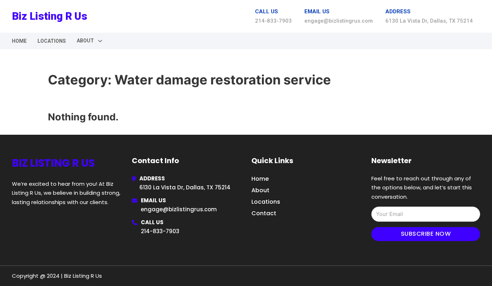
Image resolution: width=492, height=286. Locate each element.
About (260, 190)
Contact (263, 213)
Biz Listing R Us (49, 16)
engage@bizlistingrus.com (179, 209)
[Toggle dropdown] (100, 40)
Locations (51, 41)
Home (19, 41)
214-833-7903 (160, 231)
